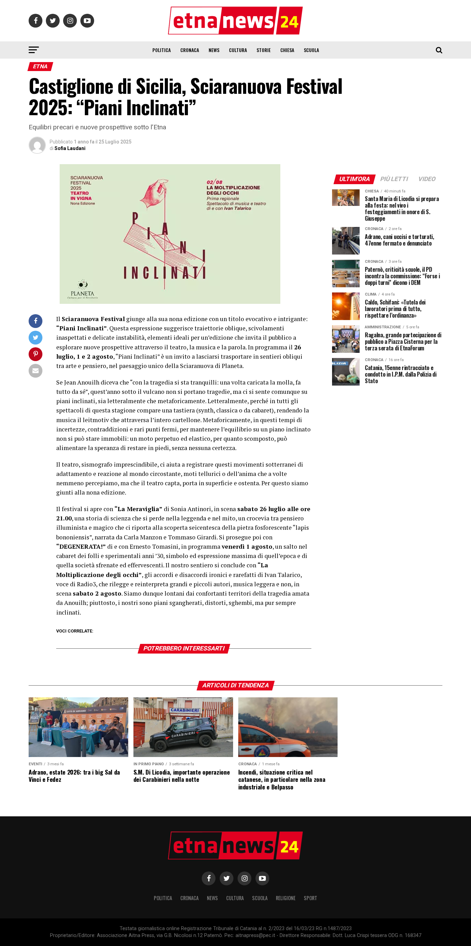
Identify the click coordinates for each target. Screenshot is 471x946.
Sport (310, 898)
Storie (264, 49)
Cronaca (189, 49)
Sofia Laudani (70, 148)
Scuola (311, 49)
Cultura (238, 49)
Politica (161, 49)
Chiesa (287, 49)
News (214, 49)
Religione (285, 898)
